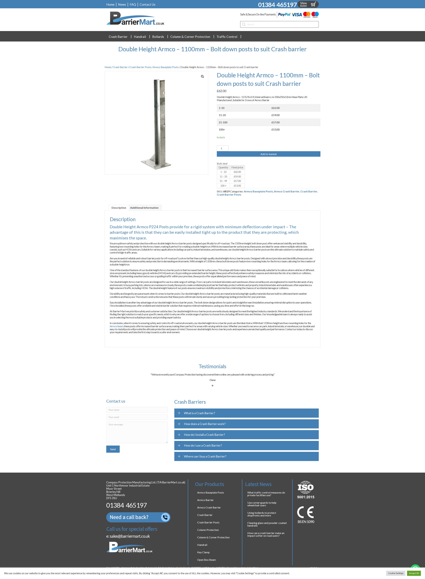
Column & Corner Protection (190, 36)
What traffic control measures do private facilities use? (266, 494)
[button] (203, 77)
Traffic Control (226, 36)
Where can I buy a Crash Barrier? (205, 456)
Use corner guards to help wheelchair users (261, 504)
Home (108, 67)
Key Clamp (203, 552)
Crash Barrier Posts (140, 67)
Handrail (140, 36)
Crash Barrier (118, 36)
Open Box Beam (206, 559)
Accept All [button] (414, 573)
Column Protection (208, 529)
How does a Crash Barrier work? (204, 424)
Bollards (158, 36)
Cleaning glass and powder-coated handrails (267, 524)
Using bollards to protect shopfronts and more (261, 514)
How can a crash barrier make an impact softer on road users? (265, 534)
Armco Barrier (205, 499)
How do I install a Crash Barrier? (204, 434)
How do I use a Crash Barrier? (203, 445)
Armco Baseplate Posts (166, 67)
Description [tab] (119, 207)
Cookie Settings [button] (395, 573)
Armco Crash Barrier (286, 191)
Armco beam (116, 326)
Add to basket (268, 154)
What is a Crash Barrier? (199, 413)
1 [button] (212, 385)
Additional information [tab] (144, 207)
